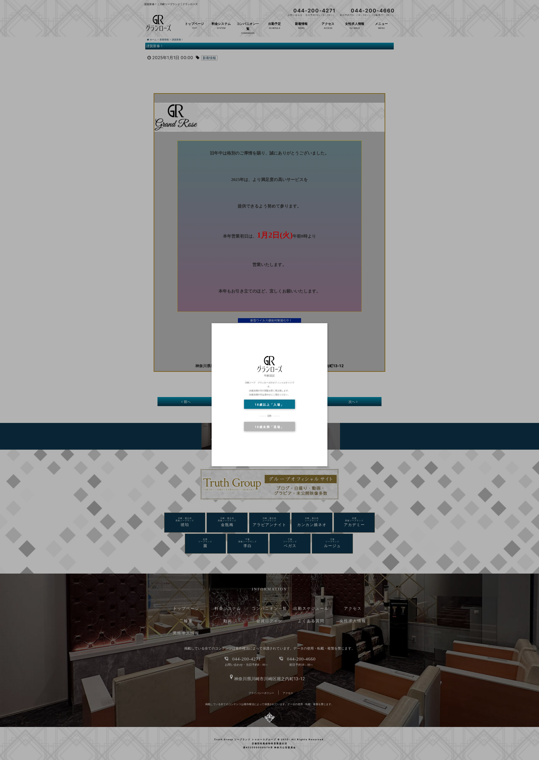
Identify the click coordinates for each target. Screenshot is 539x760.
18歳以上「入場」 (269, 404)
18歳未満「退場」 (269, 427)
